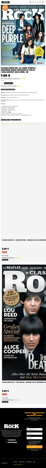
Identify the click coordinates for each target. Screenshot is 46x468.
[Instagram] (38, 2)
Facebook (12, 440)
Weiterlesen (5, 259)
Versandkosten (23, 78)
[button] (33, 2)
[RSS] (40, 2)
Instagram (12, 442)
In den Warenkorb (8, 83)
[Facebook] (36, 2)
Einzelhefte (19, 86)
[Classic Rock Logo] (5, 2)
